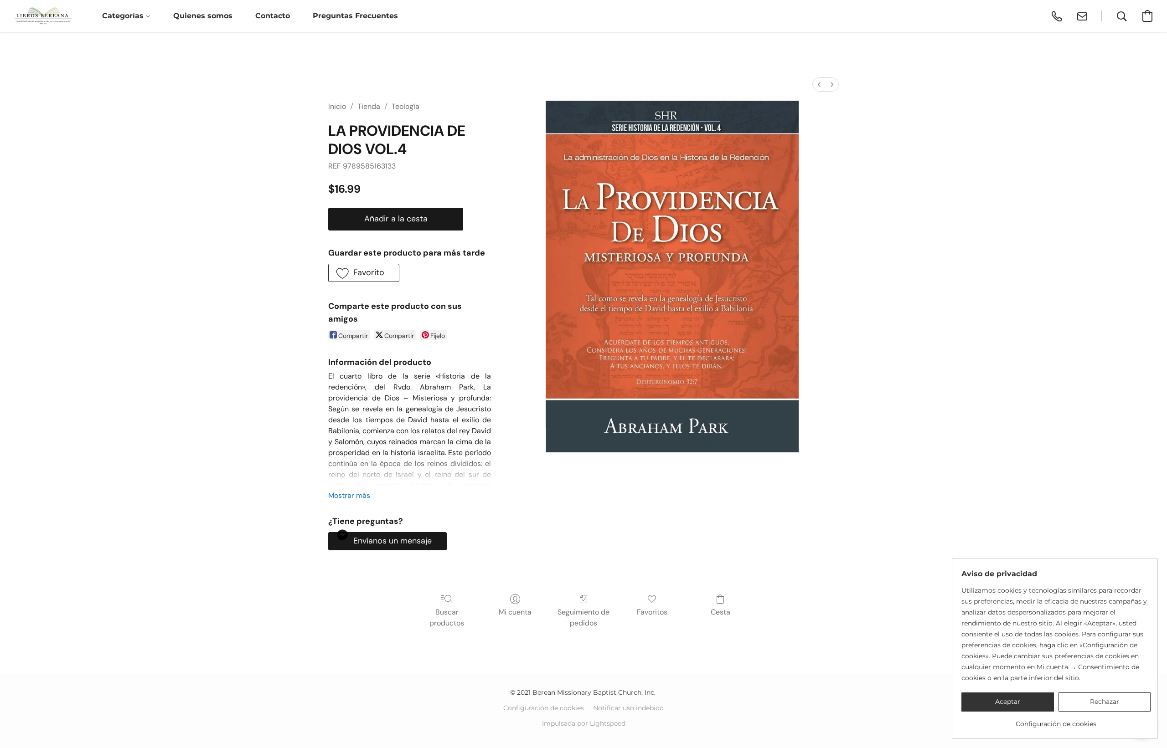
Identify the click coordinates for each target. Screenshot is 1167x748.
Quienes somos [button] (202, 15)
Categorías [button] (124, 15)
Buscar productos (446, 617)
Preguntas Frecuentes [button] (355, 15)
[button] (43, 16)
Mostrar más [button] (349, 495)
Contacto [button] (272, 15)
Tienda (368, 106)
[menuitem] (819, 84)
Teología (405, 106)
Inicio (337, 106)
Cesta (720, 612)
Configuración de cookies (543, 708)
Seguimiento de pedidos (583, 617)
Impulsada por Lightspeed (583, 723)
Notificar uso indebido (628, 708)
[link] (1056, 720)
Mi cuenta (515, 612)
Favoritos (652, 612)
